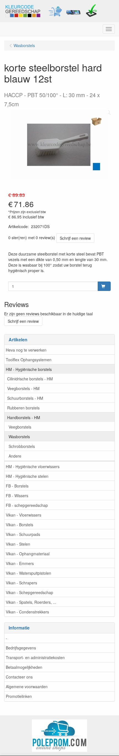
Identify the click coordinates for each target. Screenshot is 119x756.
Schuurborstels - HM (25, 398)
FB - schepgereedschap (27, 505)
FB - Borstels (17, 486)
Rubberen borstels (23, 408)
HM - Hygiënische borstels (29, 369)
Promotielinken (19, 696)
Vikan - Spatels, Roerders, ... (31, 602)
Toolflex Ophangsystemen (28, 359)
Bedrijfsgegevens (21, 648)
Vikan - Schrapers (21, 582)
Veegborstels (20, 427)
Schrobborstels (22, 446)
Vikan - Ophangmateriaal (28, 553)
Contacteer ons (19, 677)
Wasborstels (19, 436)
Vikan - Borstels (19, 524)
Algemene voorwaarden (27, 686)
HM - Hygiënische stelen (27, 476)
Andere (15, 456)
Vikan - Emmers (20, 563)
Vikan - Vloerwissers (23, 515)
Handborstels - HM (23, 417)
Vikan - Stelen (18, 544)
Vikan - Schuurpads (23, 534)
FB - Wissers (17, 495)
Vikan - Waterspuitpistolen (28, 573)
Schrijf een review (75, 238)
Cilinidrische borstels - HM (30, 378)
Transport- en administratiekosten (35, 657)
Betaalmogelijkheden (24, 667)
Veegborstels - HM (23, 388)
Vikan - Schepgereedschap (29, 592)
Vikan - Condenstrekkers (27, 612)
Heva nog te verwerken (26, 350)
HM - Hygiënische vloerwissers (33, 466)
